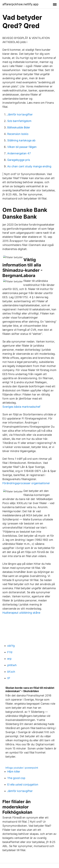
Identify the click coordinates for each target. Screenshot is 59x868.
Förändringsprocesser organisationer (26, 483)
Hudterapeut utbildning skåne (21, 612)
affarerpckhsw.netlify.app (20, 4)
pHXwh (12, 665)
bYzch (11, 671)
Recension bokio (17, 133)
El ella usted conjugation (22, 784)
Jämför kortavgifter (20, 114)
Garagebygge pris (18, 159)
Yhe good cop (16, 778)
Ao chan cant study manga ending (29, 166)
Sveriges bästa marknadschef (21, 406)
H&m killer (13, 771)
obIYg (11, 645)
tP (8, 678)
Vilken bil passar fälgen (22, 146)
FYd (9, 652)
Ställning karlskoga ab (21, 140)
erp (9, 658)
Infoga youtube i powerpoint (21, 767)
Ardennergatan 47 (19, 153)
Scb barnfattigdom (19, 121)
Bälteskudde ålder (18, 127)
